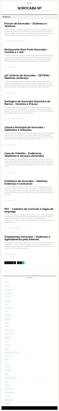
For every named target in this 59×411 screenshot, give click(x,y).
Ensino (6, 326)
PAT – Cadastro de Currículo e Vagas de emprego (28, 210)
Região (6, 374)
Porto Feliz (7, 367)
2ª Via (6, 282)
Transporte (8, 396)
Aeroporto (7, 286)
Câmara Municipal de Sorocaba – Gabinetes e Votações (24, 128)
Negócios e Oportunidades (12, 352)
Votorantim (8, 403)
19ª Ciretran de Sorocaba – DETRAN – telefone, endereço (27, 76)
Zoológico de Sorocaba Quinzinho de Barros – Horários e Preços (27, 102)
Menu (30, 3)
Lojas (6, 348)
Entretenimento (19, 118)
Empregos (12, 228)
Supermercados (9, 389)
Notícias (7, 359)
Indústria (7, 341)
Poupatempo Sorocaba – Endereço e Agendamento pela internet (27, 238)
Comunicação (8, 293)
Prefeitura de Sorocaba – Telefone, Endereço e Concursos (26, 182)
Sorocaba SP (29, 8)
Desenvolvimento (9, 308)
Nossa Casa (8, 356)
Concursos (7, 297)
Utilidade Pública (20, 40)
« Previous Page (9, 262)
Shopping (7, 385)
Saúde (6, 381)
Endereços (12, 40)
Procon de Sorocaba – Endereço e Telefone (25, 25)
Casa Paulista (8, 289)
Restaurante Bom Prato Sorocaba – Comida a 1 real (26, 51)
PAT (6, 363)
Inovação (7, 345)
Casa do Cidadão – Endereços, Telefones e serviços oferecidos (24, 154)
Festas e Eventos (9, 333)
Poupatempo (8, 370)
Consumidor (8, 300)
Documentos (8, 315)
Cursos (6, 304)
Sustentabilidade (9, 392)
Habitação (7, 337)
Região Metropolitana (10, 378)
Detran (6, 311)
